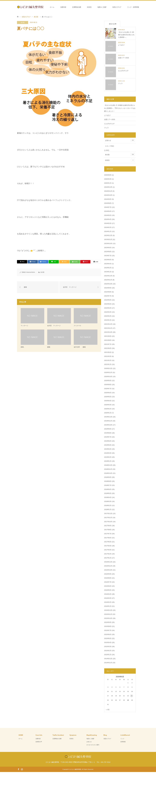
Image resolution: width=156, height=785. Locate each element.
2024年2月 (107, 227)
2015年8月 (107, 626)
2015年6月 (107, 634)
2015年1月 (107, 654)
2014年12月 (108, 658)
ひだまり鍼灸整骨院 (75, 769)
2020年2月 (107, 409)
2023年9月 (107, 247)
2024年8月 (107, 203)
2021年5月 (107, 352)
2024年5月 (107, 215)
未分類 (23, 22)
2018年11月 (108, 469)
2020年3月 (107, 405)
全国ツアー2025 (109, 119)
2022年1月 (107, 320)
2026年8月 (107, 175)
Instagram (22, 769)
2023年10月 (108, 243)
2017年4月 (107, 546)
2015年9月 (107, 622)
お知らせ (119, 140)
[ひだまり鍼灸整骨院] (43, 7)
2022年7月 (107, 296)
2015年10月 (108, 618)
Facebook (18, 769)
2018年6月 (107, 489)
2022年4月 (107, 308)
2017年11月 (108, 517)
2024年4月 (107, 219)
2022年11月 (108, 280)
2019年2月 (107, 457)
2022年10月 (108, 284)
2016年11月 (108, 566)
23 (131, 695)
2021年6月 (107, 348)
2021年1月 (107, 364)
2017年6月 (107, 538)
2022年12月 (108, 276)
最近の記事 (112, 24)
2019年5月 (107, 445)
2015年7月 (107, 630)
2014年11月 (108, 662)
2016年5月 (107, 590)
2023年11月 (108, 239)
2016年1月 (107, 606)
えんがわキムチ (109, 123)
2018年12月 (108, 465)
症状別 (89, 7)
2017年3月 (107, 550)
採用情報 (123, 741)
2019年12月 (108, 417)
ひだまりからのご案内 (92, 745)
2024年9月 (107, 199)
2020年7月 (107, 388)
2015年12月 (108, 610)
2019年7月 (107, 437)
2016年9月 (107, 574)
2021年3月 (107, 356)
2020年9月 (107, 380)
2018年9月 (107, 477)
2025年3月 (107, 179)
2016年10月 (108, 570)
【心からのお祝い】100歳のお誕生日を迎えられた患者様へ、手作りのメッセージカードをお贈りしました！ (119, 108)
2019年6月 (107, 441)
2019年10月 (108, 425)
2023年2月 (107, 268)
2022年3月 (107, 312)
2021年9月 (107, 336)
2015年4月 (107, 642)
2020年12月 (108, 368)
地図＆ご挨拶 (101, 7)
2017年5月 (107, 542)
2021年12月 (108, 324)
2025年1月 (107, 183)
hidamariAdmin (30, 272)
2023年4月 (107, 263)
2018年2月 (107, 505)
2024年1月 (107, 231)
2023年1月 (107, 272)
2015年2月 (107, 650)
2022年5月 (107, 304)
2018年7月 (107, 485)
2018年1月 (107, 509)
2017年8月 (107, 529)
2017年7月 (107, 534)
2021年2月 (107, 360)
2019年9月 (107, 429)
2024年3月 (107, 223)
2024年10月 (108, 195)
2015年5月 (107, 638)
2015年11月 (108, 614)
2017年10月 (108, 521)
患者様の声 (39, 741)
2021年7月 (107, 344)
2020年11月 (108, 372)
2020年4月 (107, 401)
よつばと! (107, 115)
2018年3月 (107, 501)
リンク (122, 738)
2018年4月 (107, 497)
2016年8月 (107, 578)
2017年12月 (108, 513)
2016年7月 (107, 582)
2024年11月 (108, 191)
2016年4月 (107, 594)
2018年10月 (108, 473)
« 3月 (108, 709)
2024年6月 (107, 211)
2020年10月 (108, 376)
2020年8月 (107, 384)
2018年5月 (107, 493)
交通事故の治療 (57, 738)
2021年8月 (107, 340)
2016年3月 (107, 598)
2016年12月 (108, 562)
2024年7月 (107, 207)
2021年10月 (108, 332)
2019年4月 (107, 449)
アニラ (106, 128)
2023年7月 (107, 255)
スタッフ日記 (109, 146)
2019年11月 (108, 421)
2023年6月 (107, 259)
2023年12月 (108, 235)
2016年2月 (107, 602)
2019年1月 (107, 461)
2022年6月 (107, 300)
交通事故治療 (76, 7)
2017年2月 (107, 554)
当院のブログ (116, 7)
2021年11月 (108, 328)
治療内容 (63, 7)
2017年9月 (107, 525)
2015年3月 (107, 646)
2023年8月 (107, 251)
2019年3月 (107, 453)
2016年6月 (107, 586)
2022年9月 (107, 288)
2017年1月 (107, 558)
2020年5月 (107, 396)
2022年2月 (107, 316)
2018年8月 (107, 481)
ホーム (52, 7)
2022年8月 (107, 292)
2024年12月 (108, 187)
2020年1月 (107, 413)
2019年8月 (107, 433)
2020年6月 (107, 392)
